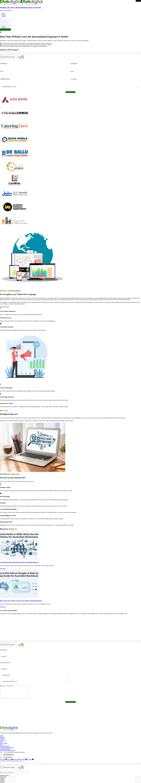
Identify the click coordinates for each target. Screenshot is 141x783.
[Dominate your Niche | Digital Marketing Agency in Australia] (10, 4)
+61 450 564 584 (7, 757)
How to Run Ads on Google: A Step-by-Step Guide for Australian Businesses (21, 600)
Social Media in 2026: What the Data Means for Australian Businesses (19, 562)
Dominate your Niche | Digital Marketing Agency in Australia (20, 7)
